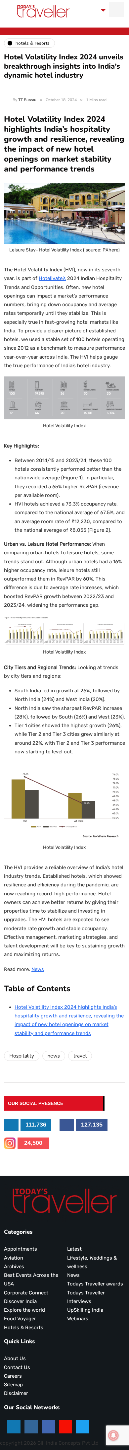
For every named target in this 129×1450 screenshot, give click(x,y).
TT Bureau (27, 100)
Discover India (20, 1301)
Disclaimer (16, 1393)
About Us (15, 1358)
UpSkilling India (85, 1310)
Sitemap (13, 1385)
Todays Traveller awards (95, 1284)
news (54, 1056)
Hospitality (21, 1056)
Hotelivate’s (52, 278)
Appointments (20, 1249)
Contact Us (17, 1367)
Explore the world (24, 1310)
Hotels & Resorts (23, 1328)
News (37, 969)
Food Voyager (20, 1319)
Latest (74, 1249)
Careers (13, 1376)
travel (80, 1056)
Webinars (77, 1319)
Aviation (13, 1258)
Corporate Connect (26, 1293)
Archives (14, 1267)
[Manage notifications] (113, 1435)
